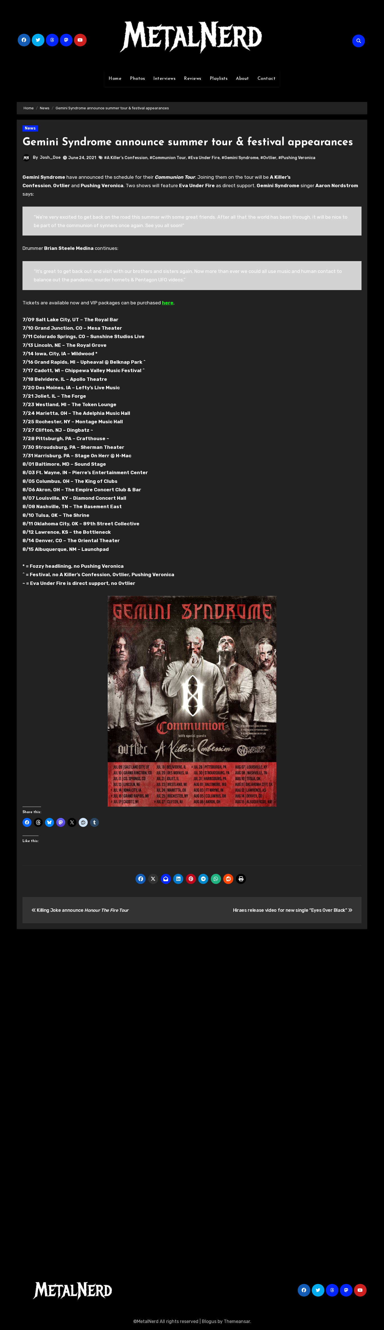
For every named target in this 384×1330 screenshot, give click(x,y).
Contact (266, 78)
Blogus (209, 1321)
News (30, 128)
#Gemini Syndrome (240, 157)
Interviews (164, 78)
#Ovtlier (268, 157)
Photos (137, 78)
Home (115, 78)
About (242, 78)
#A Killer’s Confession (126, 157)
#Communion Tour (168, 157)
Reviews (192, 78)
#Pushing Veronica (296, 157)
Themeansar (237, 1321)
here (167, 303)
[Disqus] (192, 1015)
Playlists (219, 78)
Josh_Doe (50, 157)
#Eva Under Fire (204, 157)
